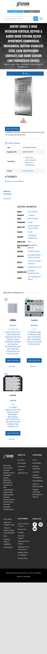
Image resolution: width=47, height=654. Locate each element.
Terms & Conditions (35, 573)
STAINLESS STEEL (34, 251)
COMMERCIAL (30, 165)
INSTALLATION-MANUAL (15, 181)
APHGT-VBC (34, 325)
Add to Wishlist (14, 143)
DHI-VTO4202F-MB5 (13, 329)
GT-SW (13, 404)
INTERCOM (29, 158)
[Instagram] (40, 524)
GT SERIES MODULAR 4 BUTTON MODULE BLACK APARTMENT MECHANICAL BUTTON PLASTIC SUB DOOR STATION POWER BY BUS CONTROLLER (13, 417)
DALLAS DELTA (28, 171)
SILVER (30, 232)
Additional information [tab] (7, 193)
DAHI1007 (13, 325)
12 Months (31, 215)
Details (13, 366)
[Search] (35, 18)
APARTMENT (32, 235)
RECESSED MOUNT (34, 255)
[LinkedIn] (35, 529)
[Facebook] (35, 524)
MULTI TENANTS (30, 160)
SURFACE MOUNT (34, 257)
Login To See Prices (12, 129)
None (29, 242)
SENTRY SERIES (33, 218)
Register (32, 11)
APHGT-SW (13, 400)
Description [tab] (7, 198)
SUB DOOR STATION (34, 267)
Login (15, 11)
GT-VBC (34, 329)
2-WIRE (30, 222)
